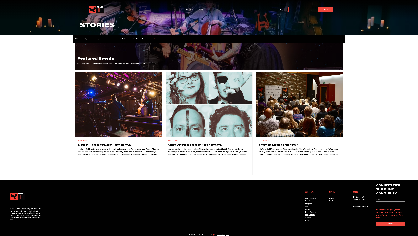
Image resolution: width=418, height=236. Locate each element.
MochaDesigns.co (223, 235)
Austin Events (124, 39)
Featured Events (153, 39)
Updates (88, 39)
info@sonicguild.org (360, 206)
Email (378, 199)
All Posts (78, 39)
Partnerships (111, 39)
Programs (99, 39)
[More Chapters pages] (192, 9)
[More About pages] (178, 9)
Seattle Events (138, 39)
